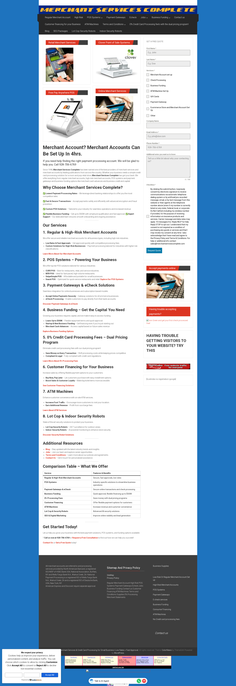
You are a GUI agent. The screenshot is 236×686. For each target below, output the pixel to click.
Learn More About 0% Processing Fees (60, 361)
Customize (13, 675)
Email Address (152, 132)
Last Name (151, 59)
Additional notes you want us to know (160, 154)
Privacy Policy (113, 578)
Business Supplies (161, 566)
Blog (47, 31)
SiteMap (110, 575)
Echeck (133, 17)
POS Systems (93, 17)
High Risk (78, 17)
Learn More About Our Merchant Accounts (62, 254)
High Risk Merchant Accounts (166, 585)
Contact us (179, 17)
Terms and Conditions (113, 24)
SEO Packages (60, 31)
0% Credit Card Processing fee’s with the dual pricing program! (159, 24)
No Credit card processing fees (166, 619)
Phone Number (153, 143)
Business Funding (160, 17)
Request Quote (154, 250)
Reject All (32, 675)
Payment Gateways (116, 17)
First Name (151, 48)
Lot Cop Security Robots (83, 31)
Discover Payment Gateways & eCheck (60, 304)
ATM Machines (92, 24)
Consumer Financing (162, 609)
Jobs (143, 17)
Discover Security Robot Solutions (58, 435)
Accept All (49, 675)
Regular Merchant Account (57, 17)
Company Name (152, 121)
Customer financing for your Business (63, 24)
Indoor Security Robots (111, 31)
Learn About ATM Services (55, 410)
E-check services (160, 599)
